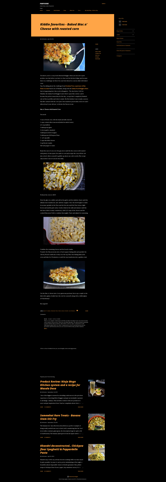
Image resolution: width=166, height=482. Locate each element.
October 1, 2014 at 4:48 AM (54, 319)
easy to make (98, 51)
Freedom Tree (98, 53)
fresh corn (97, 55)
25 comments (47, 471)
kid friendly (97, 58)
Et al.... (79, 10)
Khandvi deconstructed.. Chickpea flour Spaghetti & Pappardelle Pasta (61, 449)
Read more (80, 407)
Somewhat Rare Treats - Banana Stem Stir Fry (60, 417)
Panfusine (44, 4)
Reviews (48, 10)
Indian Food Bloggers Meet (80, 88)
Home (41, 10)
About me (72, 10)
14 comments (47, 407)
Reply (45, 328)
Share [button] (96, 44)
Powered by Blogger (73, 476)
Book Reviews (57, 10)
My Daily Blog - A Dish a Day (91, 10)
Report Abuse (120, 38)
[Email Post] (77, 311)
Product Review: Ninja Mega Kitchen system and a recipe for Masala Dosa (60, 385)
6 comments (47, 437)
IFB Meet (97, 57)
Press (65, 10)
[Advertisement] (62, 360)
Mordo (45, 319)
